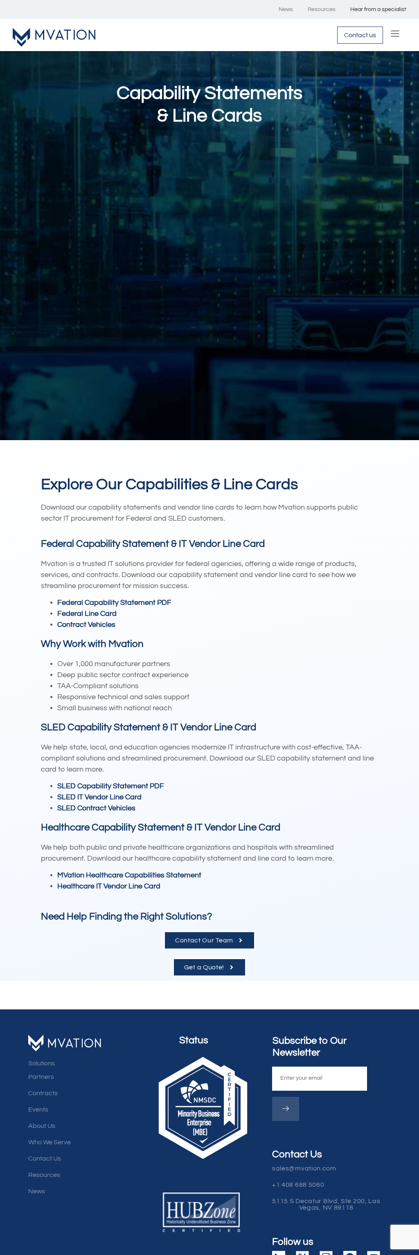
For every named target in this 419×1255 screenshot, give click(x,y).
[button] (331, 1204)
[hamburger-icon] (394, 35)
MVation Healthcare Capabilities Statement (129, 875)
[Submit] (285, 1109)
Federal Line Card (87, 613)
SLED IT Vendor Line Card (99, 797)
